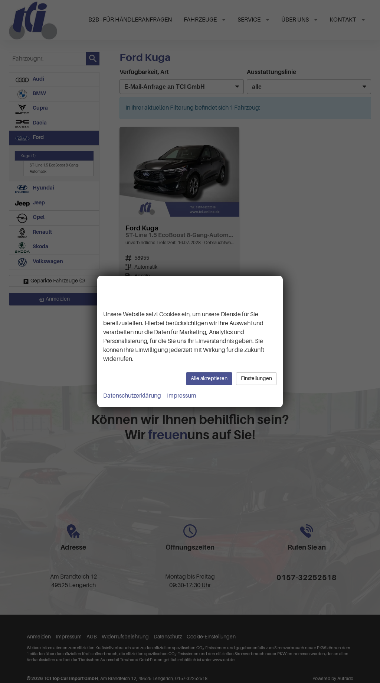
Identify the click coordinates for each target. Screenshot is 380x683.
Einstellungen (256, 378)
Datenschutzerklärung (132, 395)
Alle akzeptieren (209, 378)
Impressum (181, 395)
